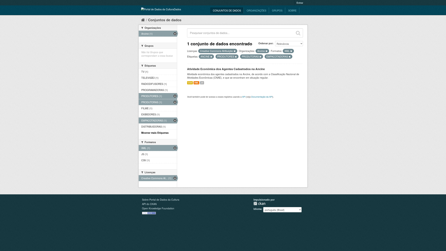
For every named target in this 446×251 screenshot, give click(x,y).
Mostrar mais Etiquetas (155, 132)
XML (196, 82)
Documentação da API (261, 96)
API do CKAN (149, 204)
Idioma (257, 209)
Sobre (292, 10)
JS (202, 82)
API (243, 96)
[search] (298, 33)
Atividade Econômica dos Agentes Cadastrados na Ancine (226, 69)
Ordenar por (265, 43)
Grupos (277, 10)
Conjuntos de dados (227, 10)
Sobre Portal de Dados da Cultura (160, 199)
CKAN (259, 203)
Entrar (300, 2)
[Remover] (235, 51)
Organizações (256, 10)
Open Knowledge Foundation (158, 208)
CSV (190, 82)
